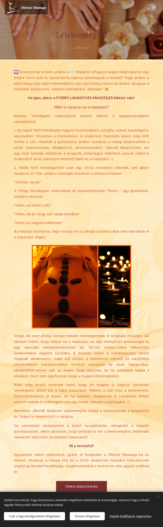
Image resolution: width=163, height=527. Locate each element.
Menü (154, 7)
